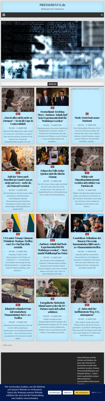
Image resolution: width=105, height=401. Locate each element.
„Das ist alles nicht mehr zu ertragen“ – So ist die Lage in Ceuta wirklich (18, 120)
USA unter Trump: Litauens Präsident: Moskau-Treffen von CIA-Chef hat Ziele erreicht (18, 242)
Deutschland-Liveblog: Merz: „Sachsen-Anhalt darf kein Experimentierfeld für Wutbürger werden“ (52, 116)
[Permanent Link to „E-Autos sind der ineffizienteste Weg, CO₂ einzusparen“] (87, 291)
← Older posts (6, 345)
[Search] (102, 14)
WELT (18, 114)
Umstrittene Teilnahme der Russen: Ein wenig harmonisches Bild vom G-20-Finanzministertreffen (87, 242)
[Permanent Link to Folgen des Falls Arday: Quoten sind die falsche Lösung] (52, 156)
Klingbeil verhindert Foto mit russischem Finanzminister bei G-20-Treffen (17, 313)
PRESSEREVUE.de (52, 5)
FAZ (52, 108)
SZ (87, 114)
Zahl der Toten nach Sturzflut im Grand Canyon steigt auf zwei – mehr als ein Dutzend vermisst (18, 181)
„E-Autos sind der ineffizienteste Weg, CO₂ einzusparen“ (87, 311)
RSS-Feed (11, 128)
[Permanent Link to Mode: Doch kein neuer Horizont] (87, 100)
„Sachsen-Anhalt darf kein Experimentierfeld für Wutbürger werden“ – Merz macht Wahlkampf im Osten (52, 248)
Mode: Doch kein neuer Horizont (87, 119)
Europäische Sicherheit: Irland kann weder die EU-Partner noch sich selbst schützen (52, 307)
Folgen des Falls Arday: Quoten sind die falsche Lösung (52, 173)
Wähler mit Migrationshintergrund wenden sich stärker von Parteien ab (87, 181)
